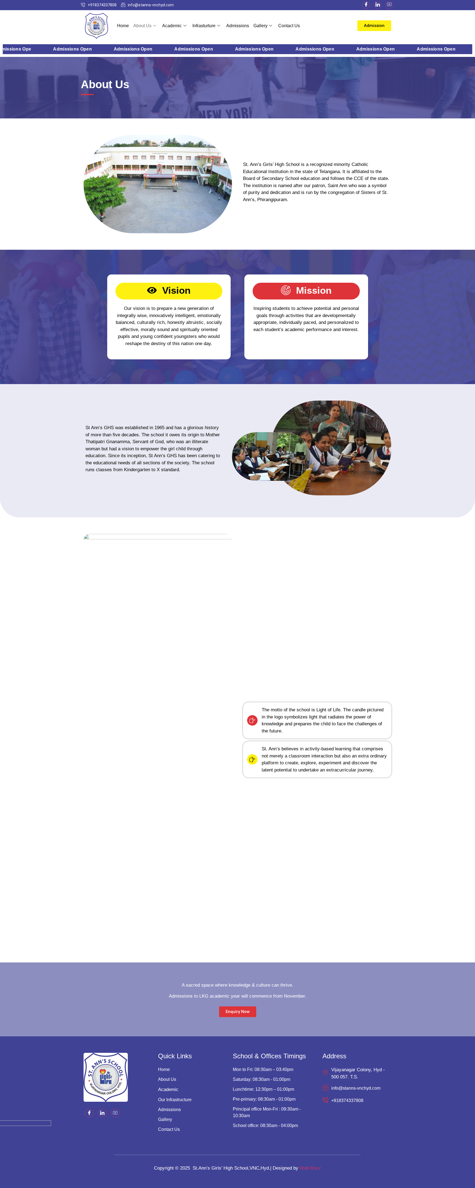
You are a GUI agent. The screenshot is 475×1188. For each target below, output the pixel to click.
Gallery (260, 25)
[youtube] (389, 5)
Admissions (237, 25)
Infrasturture (204, 25)
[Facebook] (366, 5)
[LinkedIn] (377, 5)
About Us (142, 25)
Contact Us (289, 25)
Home (123, 25)
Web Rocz (310, 1168)
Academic (172, 25)
